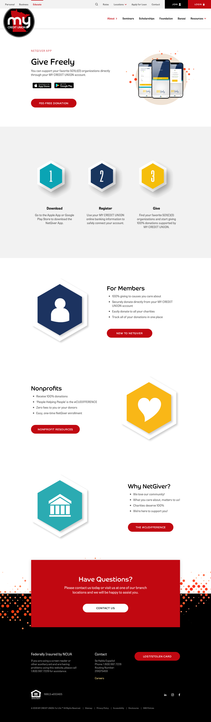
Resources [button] (197, 18)
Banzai (182, 18)
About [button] (111, 18)
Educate (37, 4)
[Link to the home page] (19, 21)
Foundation (166, 18)
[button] (120, 4)
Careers (99, 678)
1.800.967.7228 (112, 664)
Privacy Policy (103, 708)
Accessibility (118, 708)
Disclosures (133, 708)
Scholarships (146, 18)
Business (23, 4)
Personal (10, 4)
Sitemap (88, 708)
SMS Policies (148, 708)
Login (198, 4)
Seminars (128, 18)
